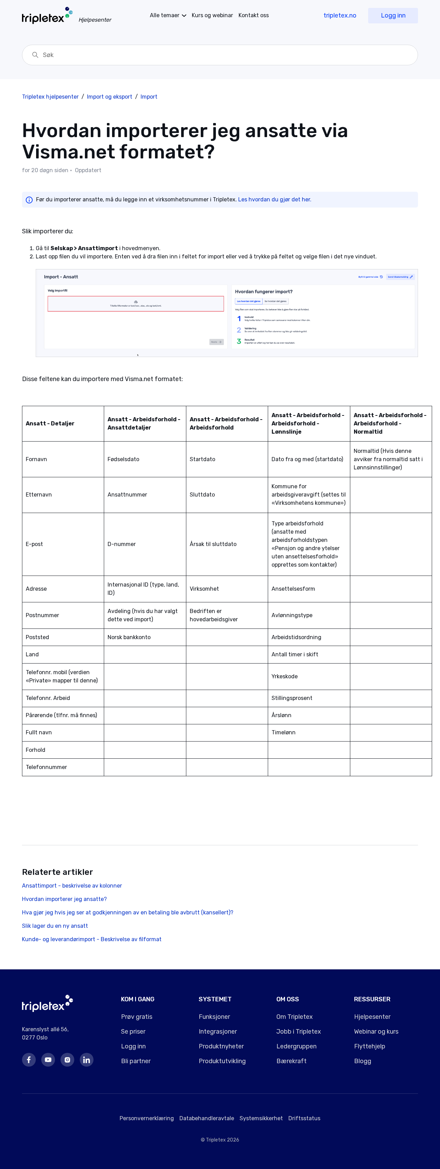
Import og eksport (109, 96)
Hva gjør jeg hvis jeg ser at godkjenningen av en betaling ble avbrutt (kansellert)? (127, 912)
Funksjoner (214, 1017)
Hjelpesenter (372, 1017)
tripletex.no (339, 15)
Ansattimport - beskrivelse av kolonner (72, 885)
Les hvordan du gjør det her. (274, 199)
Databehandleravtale (206, 1118)
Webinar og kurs (376, 1031)
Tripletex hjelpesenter (50, 96)
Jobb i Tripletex (298, 1031)
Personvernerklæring (147, 1118)
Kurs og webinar (212, 15)
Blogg (362, 1061)
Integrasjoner (218, 1031)
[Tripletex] (47, 1010)
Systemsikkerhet (261, 1118)
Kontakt (254, 15)
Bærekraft (291, 1061)
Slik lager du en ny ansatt (55, 926)
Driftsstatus (304, 1118)
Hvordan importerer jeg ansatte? (64, 899)
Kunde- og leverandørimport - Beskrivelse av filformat (92, 939)
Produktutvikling (222, 1061)
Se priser (133, 1031)
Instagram (67, 1060)
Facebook (29, 1060)
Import (149, 96)
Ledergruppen (296, 1046)
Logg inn (393, 15)
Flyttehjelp (369, 1046)
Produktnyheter (221, 1046)
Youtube (48, 1060)
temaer (164, 15)
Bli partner (136, 1061)
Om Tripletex (294, 1017)
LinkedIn (87, 1060)
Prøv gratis (136, 1017)
